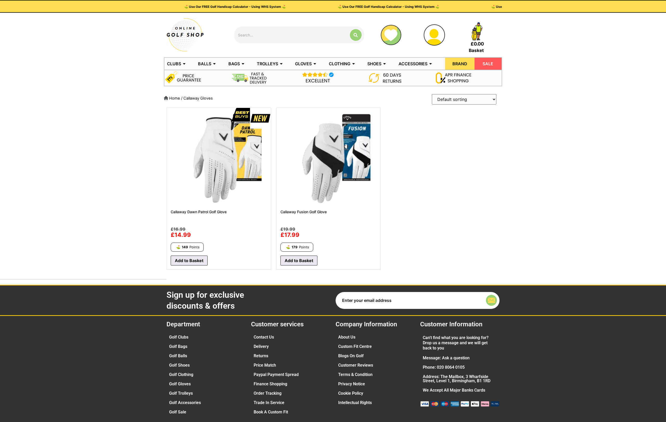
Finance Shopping (270, 383)
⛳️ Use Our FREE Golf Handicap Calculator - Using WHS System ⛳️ (203, 7)
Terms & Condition (355, 374)
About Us (346, 337)
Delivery (261, 346)
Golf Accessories (185, 402)
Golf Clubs (178, 337)
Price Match (265, 365)
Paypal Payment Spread (276, 374)
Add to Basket (189, 260)
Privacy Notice (351, 383)
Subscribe (480, 300)
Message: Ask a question (446, 357)
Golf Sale (177, 412)
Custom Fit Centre (355, 346)
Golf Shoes (179, 365)
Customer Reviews (355, 365)
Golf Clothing (181, 374)
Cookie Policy (350, 393)
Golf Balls (178, 355)
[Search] (356, 35)
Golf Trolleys (181, 393)
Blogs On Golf (351, 355)
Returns (261, 355)
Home (174, 98)
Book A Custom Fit (271, 412)
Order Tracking (267, 393)
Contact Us (264, 337)
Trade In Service (269, 402)
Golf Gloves (180, 383)
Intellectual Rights (355, 402)
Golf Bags (178, 346)
